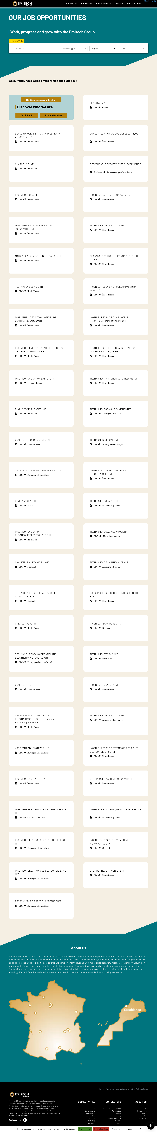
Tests (93, 1108)
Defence (118, 1113)
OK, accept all (85, 1129)
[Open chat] (151, 1126)
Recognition (142, 1111)
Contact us (142, 1118)
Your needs (87, 3)
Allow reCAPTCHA (16, 41)
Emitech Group (134, 3)
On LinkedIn (27, 115)
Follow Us (15, 1120)
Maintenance (90, 1123)
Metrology (91, 1121)
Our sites (143, 1116)
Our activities (103, 3)
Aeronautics (116, 1111)
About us (143, 1108)
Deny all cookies (101, 1129)
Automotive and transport (111, 1108)
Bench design (90, 1111)
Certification (90, 1116)
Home (101, 1089)
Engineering (90, 1113)
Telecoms (117, 1123)
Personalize (116, 1129)
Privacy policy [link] (130, 1129)
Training (92, 1118)
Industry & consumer (113, 1118)
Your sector (70, 3)
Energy (118, 1116)
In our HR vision (53, 115)
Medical (118, 1121)
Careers (119, 3)
